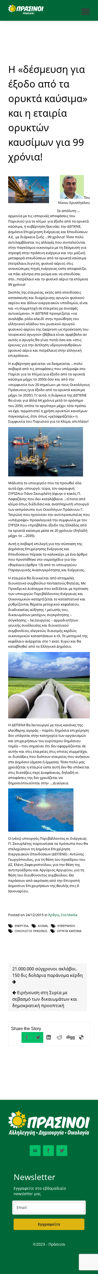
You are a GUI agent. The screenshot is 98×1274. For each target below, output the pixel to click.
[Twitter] (37, 1037)
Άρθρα (53, 914)
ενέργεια (21, 926)
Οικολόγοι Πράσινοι (31, 931)
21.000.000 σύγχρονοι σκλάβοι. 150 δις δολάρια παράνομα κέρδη (47, 972)
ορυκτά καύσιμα (69, 931)
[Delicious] (81, 1037)
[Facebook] (27, 1037)
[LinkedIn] (48, 1037)
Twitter (61, 1150)
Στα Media (69, 914)
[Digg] (70, 1037)
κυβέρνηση (66, 926)
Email (35, 1150)
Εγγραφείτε (49, 1224)
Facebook (48, 1150)
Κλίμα (43, 926)
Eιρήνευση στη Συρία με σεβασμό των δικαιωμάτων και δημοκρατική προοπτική (44, 999)
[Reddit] (59, 1037)
